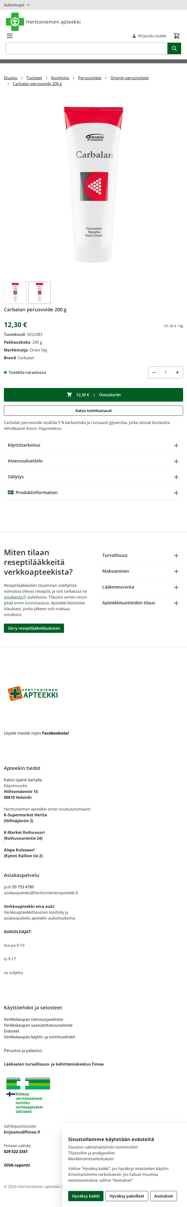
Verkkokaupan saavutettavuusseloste (38, 1025)
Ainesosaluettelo (25, 461)
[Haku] (174, 48)
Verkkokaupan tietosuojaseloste (33, 1019)
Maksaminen (115, 571)
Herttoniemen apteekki (53, 21)
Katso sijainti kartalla (23, 780)
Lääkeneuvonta (118, 587)
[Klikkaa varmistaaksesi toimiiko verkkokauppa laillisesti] (93, 1095)
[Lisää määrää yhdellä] (177, 372)
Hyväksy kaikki (86, 1196)
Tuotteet (34, 78)
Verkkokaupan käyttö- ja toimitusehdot (39, 1037)
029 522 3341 (16, 1151)
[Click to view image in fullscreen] (93, 186)
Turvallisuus (115, 555)
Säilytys (16, 476)
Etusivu (10, 78)
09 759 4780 (23, 887)
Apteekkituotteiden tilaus (128, 603)
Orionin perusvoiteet (130, 78)
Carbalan (26, 357)
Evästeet (11, 1031)
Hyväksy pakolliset (127, 1196)
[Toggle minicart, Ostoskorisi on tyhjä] (176, 35)
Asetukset (163, 1196)
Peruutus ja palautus (23, 1050)
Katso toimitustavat (93, 410)
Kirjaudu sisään (152, 35)
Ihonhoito (60, 78)
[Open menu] (10, 36)
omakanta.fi (15, 597)
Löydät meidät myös (36, 733)
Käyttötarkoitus (24, 445)
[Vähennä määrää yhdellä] (154, 372)
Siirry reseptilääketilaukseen (34, 628)
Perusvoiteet (90, 78)
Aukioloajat (14, 5)
